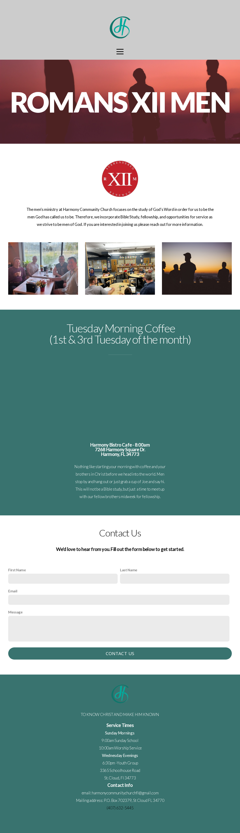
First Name (17, 570)
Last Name (128, 570)
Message (15, 612)
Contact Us (120, 653)
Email (12, 591)
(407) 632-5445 (120, 807)
